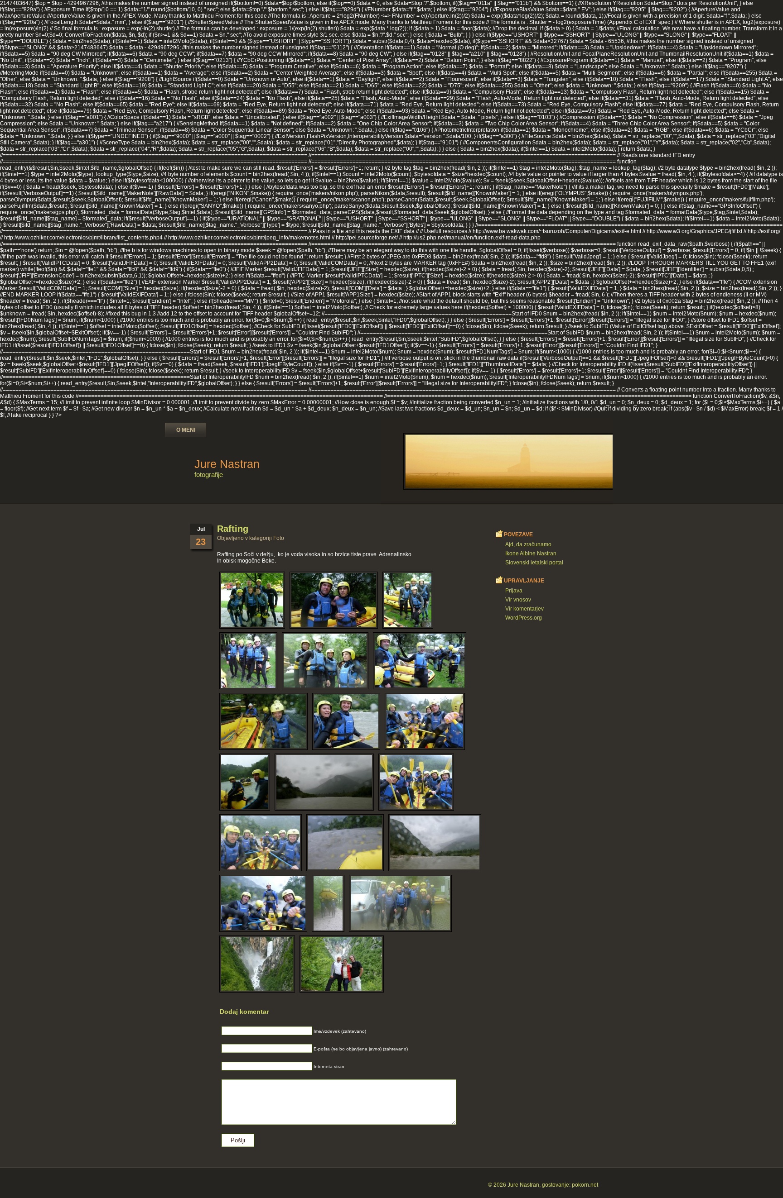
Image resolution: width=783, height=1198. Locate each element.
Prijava (513, 590)
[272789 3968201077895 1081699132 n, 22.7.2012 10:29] (334, 600)
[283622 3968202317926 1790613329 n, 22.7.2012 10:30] (407, 600)
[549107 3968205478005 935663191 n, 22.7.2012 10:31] (260, 842)
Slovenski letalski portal (534, 562)
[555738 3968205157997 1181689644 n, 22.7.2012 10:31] (434, 842)
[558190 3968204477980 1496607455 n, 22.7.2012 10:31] (263, 903)
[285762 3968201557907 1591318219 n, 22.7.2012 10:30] (325, 660)
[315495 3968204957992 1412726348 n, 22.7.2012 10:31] (425, 721)
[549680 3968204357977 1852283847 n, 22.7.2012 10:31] (345, 842)
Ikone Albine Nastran (530, 553)
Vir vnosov (518, 600)
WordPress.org (523, 618)
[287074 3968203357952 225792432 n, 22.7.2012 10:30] (263, 721)
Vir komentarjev (524, 609)
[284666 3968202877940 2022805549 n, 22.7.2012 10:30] (248, 660)
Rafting (232, 529)
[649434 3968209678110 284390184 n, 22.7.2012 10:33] (257, 964)
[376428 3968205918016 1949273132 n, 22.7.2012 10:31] (324, 782)
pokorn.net (585, 1185)
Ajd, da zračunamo (528, 544)
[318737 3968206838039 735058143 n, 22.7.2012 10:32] (244, 782)
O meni (185, 430)
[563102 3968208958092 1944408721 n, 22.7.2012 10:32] (328, 903)
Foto (278, 538)
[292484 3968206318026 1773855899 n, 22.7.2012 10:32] (346, 721)
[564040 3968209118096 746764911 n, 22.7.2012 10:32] (400, 903)
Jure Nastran (227, 464)
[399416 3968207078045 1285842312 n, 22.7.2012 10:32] (416, 782)
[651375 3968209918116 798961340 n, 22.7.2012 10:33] (342, 964)
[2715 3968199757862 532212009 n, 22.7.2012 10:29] (252, 600)
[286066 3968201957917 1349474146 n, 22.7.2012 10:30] (419, 660)
